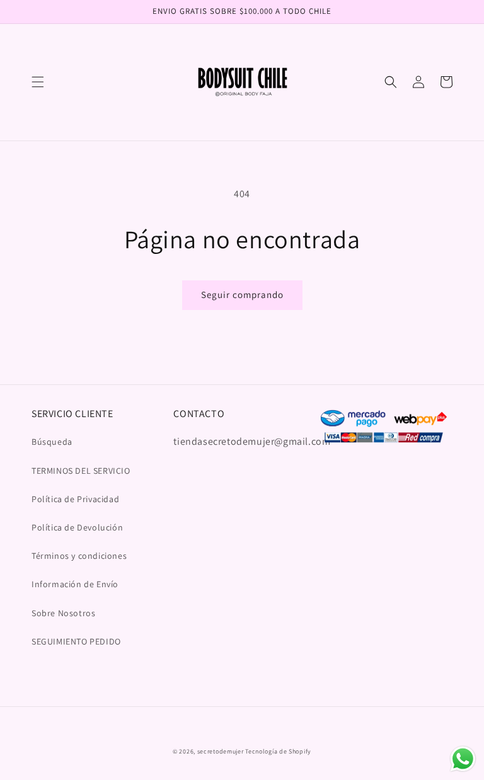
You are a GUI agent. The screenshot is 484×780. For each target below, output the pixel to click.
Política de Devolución (77, 527)
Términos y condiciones (79, 555)
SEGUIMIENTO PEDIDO (76, 641)
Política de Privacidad (75, 499)
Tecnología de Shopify (278, 751)
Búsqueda (52, 441)
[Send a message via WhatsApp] (463, 759)
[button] (38, 82)
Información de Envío (75, 584)
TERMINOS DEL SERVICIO (81, 470)
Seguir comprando (242, 295)
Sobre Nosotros (63, 613)
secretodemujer (220, 751)
